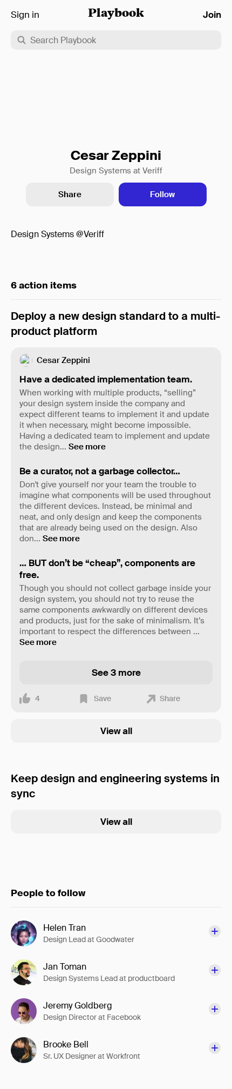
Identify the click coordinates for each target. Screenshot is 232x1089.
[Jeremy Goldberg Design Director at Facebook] (27, 1011)
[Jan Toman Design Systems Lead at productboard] (27, 972)
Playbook (116, 14)
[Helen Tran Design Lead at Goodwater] (27, 933)
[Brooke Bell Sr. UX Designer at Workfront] (27, 1050)
